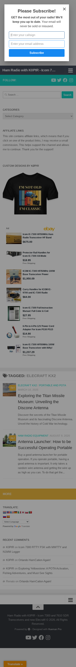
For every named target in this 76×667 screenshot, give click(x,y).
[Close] (64, 9)
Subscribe (37, 52)
